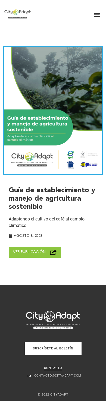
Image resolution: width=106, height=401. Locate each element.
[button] (97, 14)
